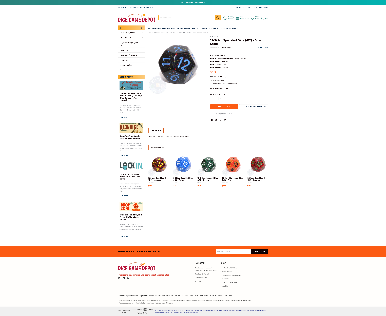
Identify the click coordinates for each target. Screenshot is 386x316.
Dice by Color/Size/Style (128, 55)
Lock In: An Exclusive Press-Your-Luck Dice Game (130, 176)
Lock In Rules (194, 296)
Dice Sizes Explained (210, 28)
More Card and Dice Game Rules (221, 296)
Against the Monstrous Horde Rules (152, 296)
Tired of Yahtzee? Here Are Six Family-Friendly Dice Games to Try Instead (131, 96)
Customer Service (228, 28)
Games (122, 70)
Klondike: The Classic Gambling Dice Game (130, 137)
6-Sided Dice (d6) (126, 38)
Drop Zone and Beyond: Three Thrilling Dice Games (131, 217)
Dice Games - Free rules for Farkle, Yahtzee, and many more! (172, 28)
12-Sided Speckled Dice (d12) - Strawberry (257, 179)
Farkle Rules (123, 296)
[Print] (220, 119)
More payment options (224, 114)
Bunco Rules (170, 296)
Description (156, 130)
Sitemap (198, 281)
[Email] (216, 119)
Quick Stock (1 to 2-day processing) (225, 84)
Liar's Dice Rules (133, 296)
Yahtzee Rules (204, 296)
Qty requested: (217, 94)
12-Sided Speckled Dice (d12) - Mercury (158, 179)
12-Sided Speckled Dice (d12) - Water (183, 179)
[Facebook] (212, 119)
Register (265, 7)
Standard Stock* (218, 80)
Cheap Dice (124, 60)
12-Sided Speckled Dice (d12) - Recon (207, 179)
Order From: (220, 77)
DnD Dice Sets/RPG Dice (128, 33)
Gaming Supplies (126, 65)
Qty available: (219, 88)
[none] (177, 65)
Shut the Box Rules (181, 296)
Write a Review (263, 47)
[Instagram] (123, 278)
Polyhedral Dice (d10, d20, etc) (129, 44)
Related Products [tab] (157, 147)
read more (124, 117)
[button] (253, 106)
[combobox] (189, 17)
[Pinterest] (225, 119)
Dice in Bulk (124, 50)
